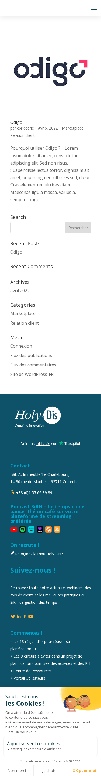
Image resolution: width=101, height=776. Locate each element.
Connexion (21, 346)
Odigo (16, 122)
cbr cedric (25, 128)
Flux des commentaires (33, 365)
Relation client (22, 135)
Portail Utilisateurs (29, 678)
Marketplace (72, 128)
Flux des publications (31, 355)
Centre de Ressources (32, 670)
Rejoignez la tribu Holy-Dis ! (39, 553)
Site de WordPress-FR (32, 374)
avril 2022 (20, 290)
